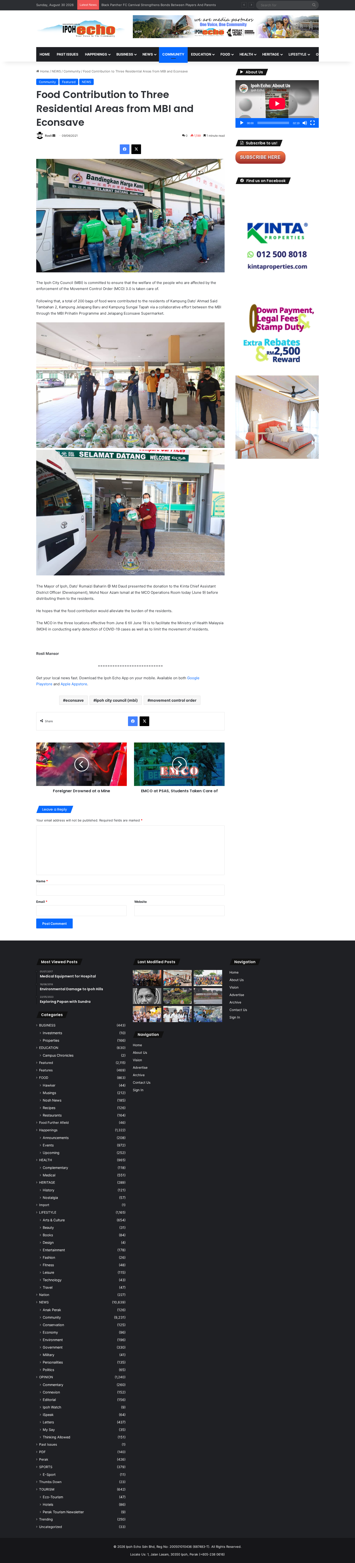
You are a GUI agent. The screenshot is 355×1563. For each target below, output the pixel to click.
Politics (48, 1370)
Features (46, 1070)
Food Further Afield (54, 1123)
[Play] (241, 122)
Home (45, 54)
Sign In (138, 1090)
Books (48, 1235)
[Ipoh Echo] (81, 28)
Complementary (55, 1168)
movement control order (173, 700)
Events (48, 1145)
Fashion (49, 1257)
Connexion (51, 1392)
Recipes (49, 1108)
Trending (46, 1519)
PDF (42, 1452)
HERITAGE (270, 54)
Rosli (48, 135)
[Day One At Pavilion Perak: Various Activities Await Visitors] (147, 1014)
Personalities (53, 1362)
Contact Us (141, 1082)
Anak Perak (52, 1310)
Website (140, 902)
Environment (53, 1340)
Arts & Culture (54, 1220)
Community (72, 71)
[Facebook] (124, 149)
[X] (136, 149)
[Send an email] (53, 135)
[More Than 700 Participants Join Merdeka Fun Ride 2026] (147, 978)
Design (48, 1242)
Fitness (48, 1265)
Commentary (53, 1385)
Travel (47, 1287)
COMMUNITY (173, 54)
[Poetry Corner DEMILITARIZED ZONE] (147, 996)
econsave (74, 700)
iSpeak (48, 1415)
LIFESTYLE (297, 54)
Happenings (48, 1130)
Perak (43, 1459)
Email (41, 902)
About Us (140, 1052)
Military (48, 1355)
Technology (52, 1280)
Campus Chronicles (58, 1055)
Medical (49, 1175)
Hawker (49, 1085)
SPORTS (45, 1467)
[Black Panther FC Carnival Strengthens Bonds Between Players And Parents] (208, 978)
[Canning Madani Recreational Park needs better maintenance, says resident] (208, 996)
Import (44, 1205)
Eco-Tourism (53, 1497)
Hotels (48, 1504)
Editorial (49, 1400)
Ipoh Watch (52, 1407)
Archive (139, 1075)
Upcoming (51, 1153)
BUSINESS (124, 54)
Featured (69, 82)
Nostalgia (50, 1197)
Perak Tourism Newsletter (63, 1512)
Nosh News (52, 1100)
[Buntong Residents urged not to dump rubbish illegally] (177, 996)
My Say (49, 1430)
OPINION (323, 54)
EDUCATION (201, 54)
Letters (48, 1422)
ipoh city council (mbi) (117, 700)
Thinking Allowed (56, 1437)
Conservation (53, 1325)
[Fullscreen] (312, 122)
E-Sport (49, 1474)
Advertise (140, 1067)
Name (42, 881)
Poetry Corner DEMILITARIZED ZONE (128, 5)
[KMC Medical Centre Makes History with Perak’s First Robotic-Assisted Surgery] (208, 1014)
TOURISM (46, 1489)
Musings (49, 1093)
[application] (277, 104)
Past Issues (67, 54)
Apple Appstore (74, 684)
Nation (44, 1295)
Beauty (48, 1227)
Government (53, 1347)
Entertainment (54, 1250)
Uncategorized (50, 1527)
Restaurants (52, 1115)
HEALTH (246, 54)
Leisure (48, 1272)
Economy (50, 1332)
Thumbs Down (50, 1482)
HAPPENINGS (96, 54)
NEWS (147, 54)
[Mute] (304, 122)
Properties (51, 1040)
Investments (52, 1033)
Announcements (56, 1138)
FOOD (225, 54)
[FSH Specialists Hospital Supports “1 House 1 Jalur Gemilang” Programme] (177, 1014)
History (48, 1190)
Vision (137, 1060)
